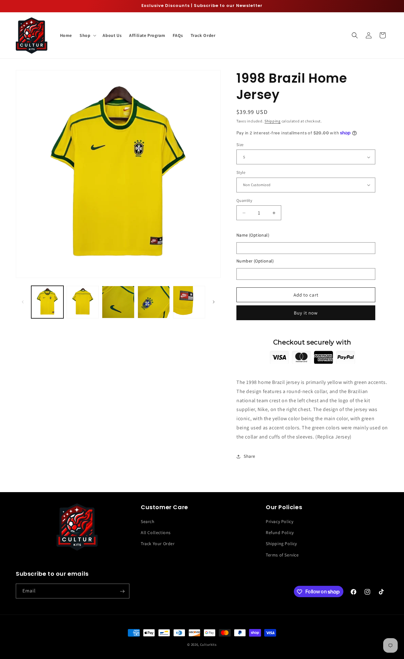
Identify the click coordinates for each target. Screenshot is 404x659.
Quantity (244, 200)
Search (148, 521)
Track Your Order (158, 544)
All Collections (156, 533)
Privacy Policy (279, 521)
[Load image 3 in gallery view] (118, 302)
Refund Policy (280, 533)
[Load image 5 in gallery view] (189, 302)
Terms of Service (282, 555)
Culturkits (208, 644)
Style (240, 172)
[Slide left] (23, 302)
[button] (87, 35)
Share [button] (249, 456)
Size (240, 144)
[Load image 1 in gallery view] (47, 302)
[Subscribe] (122, 591)
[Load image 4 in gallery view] (154, 302)
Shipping (272, 121)
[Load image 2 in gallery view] (83, 302)
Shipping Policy (281, 544)
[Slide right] (214, 302)
